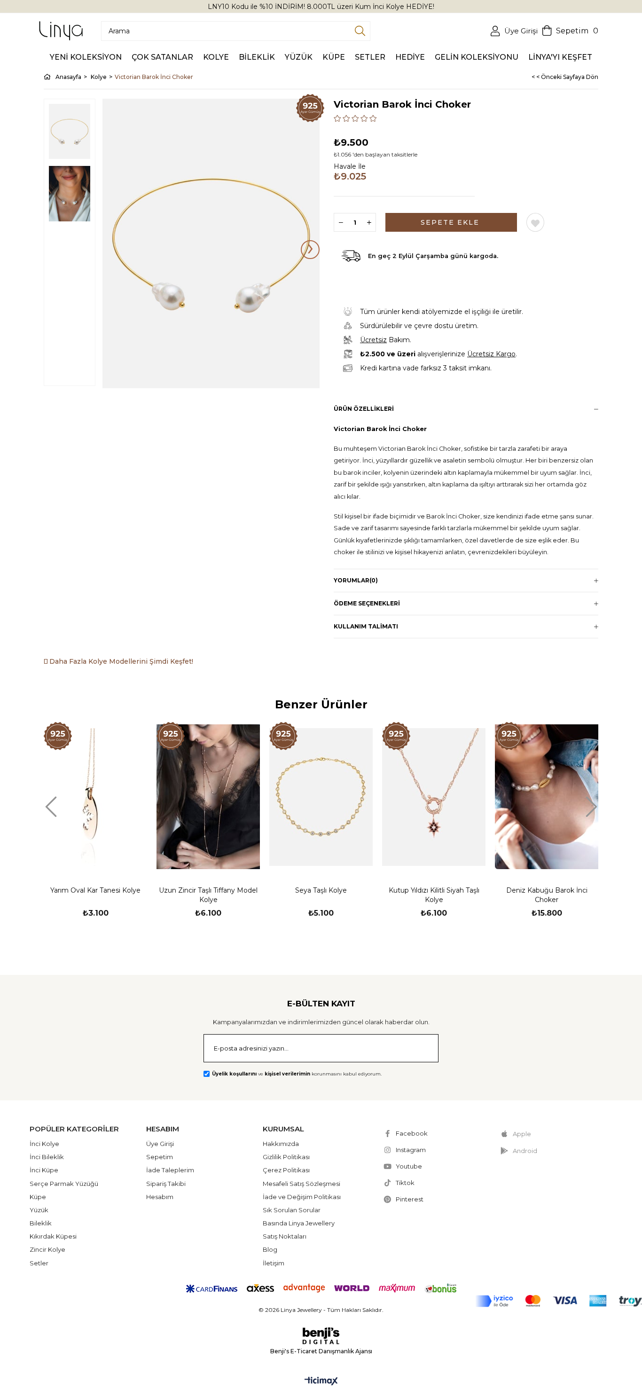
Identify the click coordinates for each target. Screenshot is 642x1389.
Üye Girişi (160, 1143)
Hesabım (159, 1197)
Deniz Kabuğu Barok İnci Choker (546, 895)
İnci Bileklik (47, 1157)
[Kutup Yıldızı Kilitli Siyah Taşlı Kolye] (433, 796)
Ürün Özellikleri (364, 408)
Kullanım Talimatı (366, 626)
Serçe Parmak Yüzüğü (64, 1183)
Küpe (38, 1197)
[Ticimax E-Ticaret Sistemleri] (321, 1382)
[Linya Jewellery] (61, 30)
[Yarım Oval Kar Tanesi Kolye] (95, 796)
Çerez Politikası (286, 1170)
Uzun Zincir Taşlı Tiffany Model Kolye (208, 895)
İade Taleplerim (170, 1170)
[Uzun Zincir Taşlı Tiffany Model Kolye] (208, 796)
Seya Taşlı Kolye (321, 890)
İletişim (273, 1263)
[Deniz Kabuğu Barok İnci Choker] (546, 796)
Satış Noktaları (284, 1236)
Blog (270, 1249)
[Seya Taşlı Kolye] (321, 796)
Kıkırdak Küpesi (53, 1236)
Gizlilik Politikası (286, 1157)
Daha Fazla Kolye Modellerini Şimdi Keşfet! (120, 661)
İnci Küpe (44, 1170)
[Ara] (360, 31)
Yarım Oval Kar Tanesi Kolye (95, 890)
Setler (39, 1263)
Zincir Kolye (47, 1249)
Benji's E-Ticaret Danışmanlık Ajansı (321, 1351)
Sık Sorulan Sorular (292, 1210)
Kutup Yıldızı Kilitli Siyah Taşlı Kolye (434, 895)
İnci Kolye (44, 1143)
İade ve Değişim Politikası (302, 1197)
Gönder (419, 1049)
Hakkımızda (281, 1143)
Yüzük (39, 1210)
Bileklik (41, 1223)
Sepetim (159, 1157)
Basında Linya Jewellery (299, 1223)
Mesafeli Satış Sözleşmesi (301, 1183)
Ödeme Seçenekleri (367, 603)
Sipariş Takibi (166, 1183)
